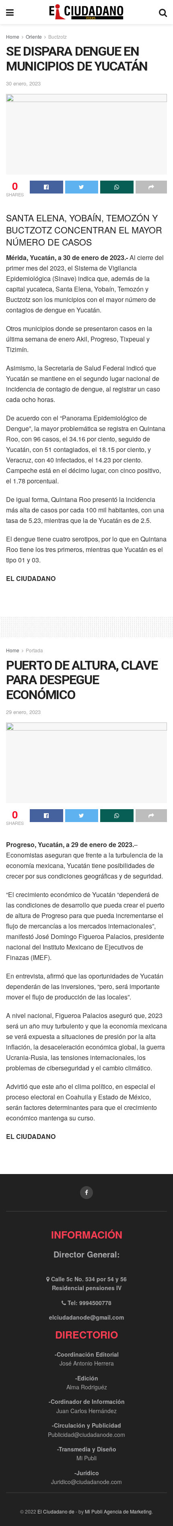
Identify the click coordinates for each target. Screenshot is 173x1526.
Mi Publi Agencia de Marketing (118, 1511)
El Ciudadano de (55, 1511)
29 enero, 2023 (23, 712)
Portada (34, 650)
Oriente (34, 36)
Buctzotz (57, 36)
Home (12, 36)
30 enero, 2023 (23, 83)
